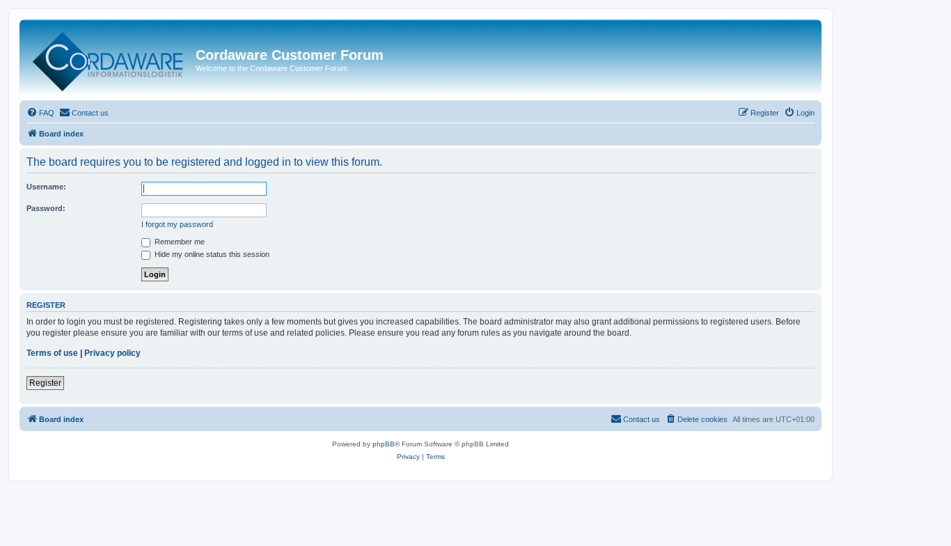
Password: (45, 208)
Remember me (178, 241)
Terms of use (52, 353)
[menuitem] (40, 112)
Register (45, 383)
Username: (46, 186)
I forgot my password (177, 224)
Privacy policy (112, 353)
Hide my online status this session (210, 254)
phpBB (383, 444)
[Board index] (109, 58)
